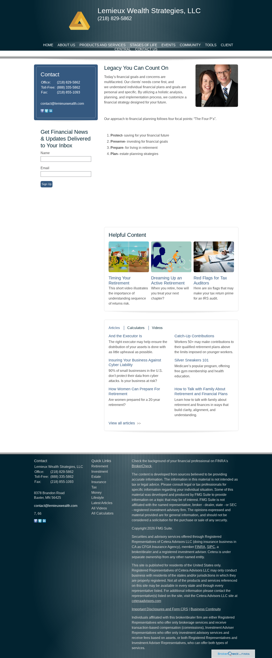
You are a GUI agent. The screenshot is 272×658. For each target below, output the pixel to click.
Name (45, 153)
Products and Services (102, 45)
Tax (94, 487)
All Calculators (102, 513)
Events (169, 45)
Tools (211, 45)
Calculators (135, 328)
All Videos (99, 508)
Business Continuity (206, 609)
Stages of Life (143, 45)
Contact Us (146, 49)
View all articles (122, 423)
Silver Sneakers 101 (191, 360)
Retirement (99, 466)
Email (45, 168)
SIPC (211, 547)
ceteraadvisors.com (146, 601)
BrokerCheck (142, 466)
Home (48, 45)
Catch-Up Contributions (194, 336)
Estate (96, 476)
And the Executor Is (125, 336)
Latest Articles (101, 503)
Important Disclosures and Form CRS (160, 609)
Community (190, 45)
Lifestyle (97, 497)
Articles (114, 328)
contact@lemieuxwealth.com (62, 103)
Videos (157, 328)
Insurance (98, 482)
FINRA (200, 547)
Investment (99, 471)
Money (96, 492)
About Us (66, 45)
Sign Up (46, 184)
